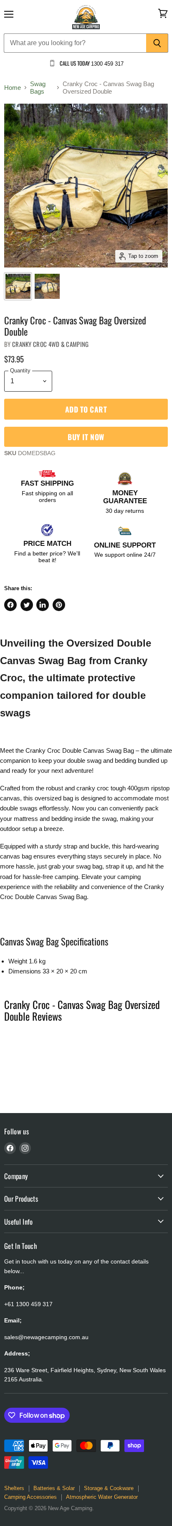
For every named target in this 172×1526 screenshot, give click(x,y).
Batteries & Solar (54, 1488)
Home (12, 87)
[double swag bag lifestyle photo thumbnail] (47, 286)
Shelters (14, 1488)
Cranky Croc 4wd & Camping (50, 344)
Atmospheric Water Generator (102, 1497)
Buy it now (86, 436)
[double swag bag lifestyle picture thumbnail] (18, 286)
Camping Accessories (30, 1497)
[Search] (157, 43)
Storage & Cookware (109, 1488)
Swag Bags (38, 87)
